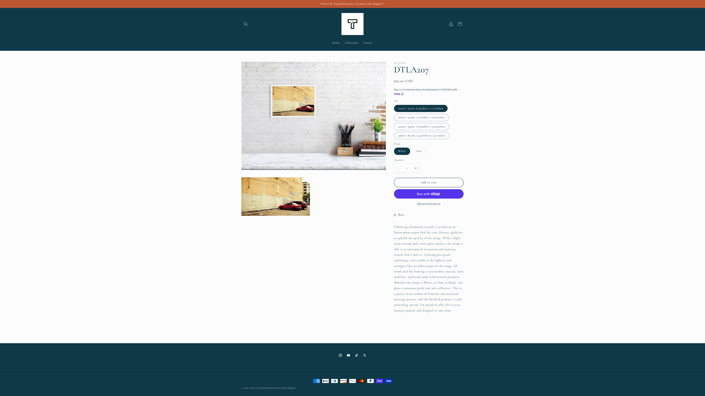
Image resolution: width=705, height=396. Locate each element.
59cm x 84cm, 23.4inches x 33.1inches (421, 135)
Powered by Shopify (286, 388)
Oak (421, 152)
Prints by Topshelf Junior (262, 388)
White (402, 151)
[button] (245, 24)
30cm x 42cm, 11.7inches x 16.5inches (421, 117)
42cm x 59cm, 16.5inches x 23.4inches (421, 126)
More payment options (428, 203)
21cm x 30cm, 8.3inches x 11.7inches (421, 108)
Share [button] (401, 214)
